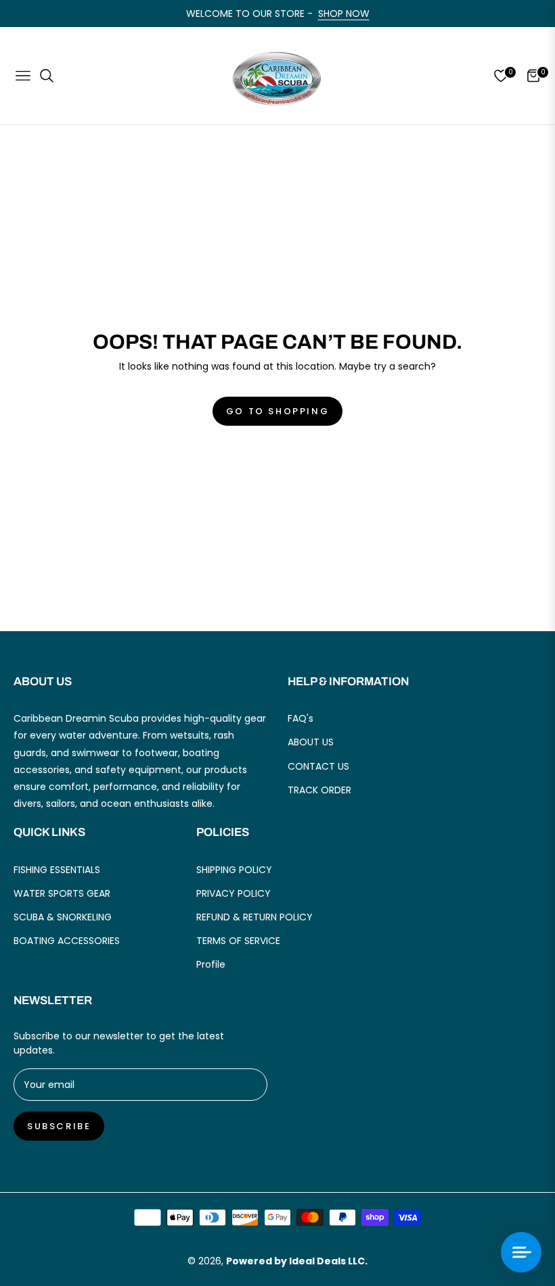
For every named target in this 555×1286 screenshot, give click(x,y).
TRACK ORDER (319, 790)
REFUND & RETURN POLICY (254, 917)
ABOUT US (311, 742)
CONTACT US (318, 766)
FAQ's (300, 718)
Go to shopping (277, 411)
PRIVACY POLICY (233, 893)
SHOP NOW (344, 13)
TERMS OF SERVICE (238, 940)
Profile (210, 964)
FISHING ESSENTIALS (57, 869)
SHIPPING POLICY (234, 869)
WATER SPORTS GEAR (62, 893)
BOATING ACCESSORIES (67, 940)
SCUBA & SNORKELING (63, 917)
